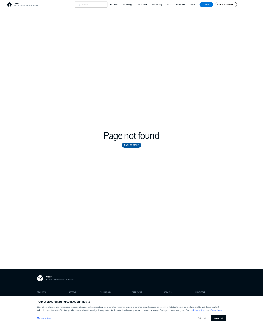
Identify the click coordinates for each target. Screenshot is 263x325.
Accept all (218, 318)
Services (168, 292)
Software (73, 292)
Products (114, 4)
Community (157, 4)
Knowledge (200, 292)
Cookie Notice (216, 310)
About (192, 4)
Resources (180, 4)
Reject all (202, 318)
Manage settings (44, 318)
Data (169, 4)
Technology (127, 4)
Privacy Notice (199, 310)
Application (142, 4)
